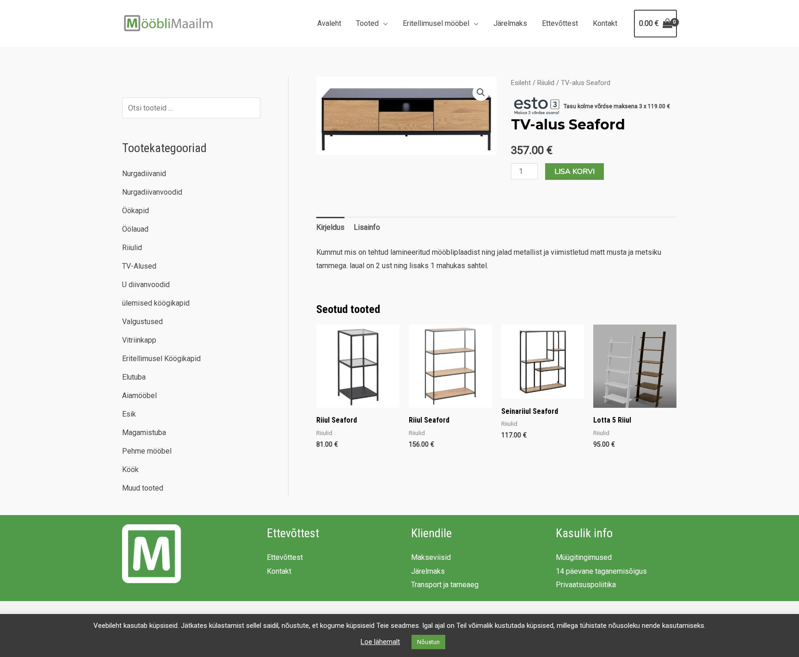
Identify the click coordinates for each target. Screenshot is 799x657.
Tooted (367, 23)
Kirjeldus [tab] (330, 227)
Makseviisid (431, 557)
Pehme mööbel (147, 451)
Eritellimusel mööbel (436, 23)
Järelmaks (510, 23)
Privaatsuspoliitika (586, 584)
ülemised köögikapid (156, 303)
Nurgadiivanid (144, 173)
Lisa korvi (574, 171)
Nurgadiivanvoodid (152, 192)
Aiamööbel (139, 395)
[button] (481, 92)
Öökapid (135, 210)
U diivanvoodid (146, 284)
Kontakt (605, 23)
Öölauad (135, 229)
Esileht (521, 83)
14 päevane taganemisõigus (601, 571)
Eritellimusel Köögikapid (161, 358)
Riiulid (132, 247)
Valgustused (142, 321)
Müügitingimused (584, 557)
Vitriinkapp (139, 340)
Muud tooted (142, 488)
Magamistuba (144, 432)
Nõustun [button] (428, 642)
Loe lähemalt (380, 642)
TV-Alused (139, 266)
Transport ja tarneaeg (445, 584)
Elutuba (134, 377)
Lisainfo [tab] (367, 227)
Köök (130, 469)
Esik (129, 414)
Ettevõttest (560, 23)
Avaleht (329, 23)
